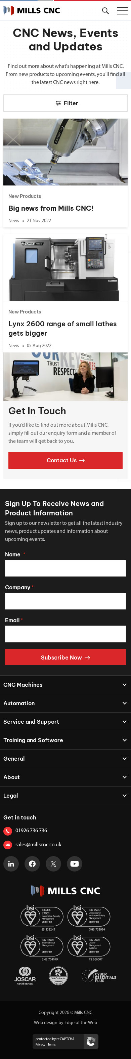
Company (19, 587)
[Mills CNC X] (53, 864)
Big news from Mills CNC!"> (33, 121)
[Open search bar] (105, 10)
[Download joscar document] (25, 976)
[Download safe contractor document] (58, 976)
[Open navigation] (122, 10)
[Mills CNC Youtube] (74, 864)
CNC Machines (22, 684)
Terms (52, 1045)
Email (14, 620)
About (11, 777)
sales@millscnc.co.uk (38, 845)
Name (15, 554)
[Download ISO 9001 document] (89, 948)
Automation (19, 703)
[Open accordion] (121, 685)
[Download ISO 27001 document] (41, 918)
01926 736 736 (31, 831)
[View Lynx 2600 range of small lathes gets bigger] (65, 267)
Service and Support (31, 721)
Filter (71, 103)
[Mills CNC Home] (31, 10)
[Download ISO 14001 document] (41, 948)
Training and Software (33, 740)
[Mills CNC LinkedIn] (11, 864)
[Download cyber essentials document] (99, 975)
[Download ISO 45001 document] (89, 918)
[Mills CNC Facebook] (32, 864)
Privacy (40, 1045)
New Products (24, 196)
